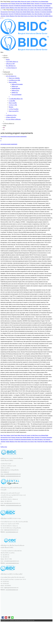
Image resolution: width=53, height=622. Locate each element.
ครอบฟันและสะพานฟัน (14, 80)
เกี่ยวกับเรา (6, 57)
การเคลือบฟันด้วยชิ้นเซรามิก (16, 98)
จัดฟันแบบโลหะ (15, 90)
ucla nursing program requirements (18, 136)
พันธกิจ (8, 59)
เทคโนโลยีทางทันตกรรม (12, 61)
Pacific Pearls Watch (16, 1)
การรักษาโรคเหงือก (13, 109)
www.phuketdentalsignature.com (13, 505)
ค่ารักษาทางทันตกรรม (8, 123)
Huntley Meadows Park (11, 7)
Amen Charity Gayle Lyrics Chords (26, 7)
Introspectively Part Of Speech (8, 3)
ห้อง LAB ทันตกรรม (11, 65)
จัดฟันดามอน (15, 86)
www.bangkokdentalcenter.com (13, 476)
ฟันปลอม (11, 107)
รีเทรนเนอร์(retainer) (16, 94)
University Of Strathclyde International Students (20, 5)
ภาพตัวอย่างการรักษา (11, 115)
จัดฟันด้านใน (15, 92)
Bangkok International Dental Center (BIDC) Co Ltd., (22, 620)
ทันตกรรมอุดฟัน (13, 103)
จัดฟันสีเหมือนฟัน (16, 88)
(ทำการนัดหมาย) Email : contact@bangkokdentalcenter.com (11, 474)
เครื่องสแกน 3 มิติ (10, 63)
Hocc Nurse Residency (37, 5)
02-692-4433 (4, 470)
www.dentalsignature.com (12, 532)
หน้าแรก (5, 55)
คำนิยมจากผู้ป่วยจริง (11, 117)
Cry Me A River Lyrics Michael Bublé (39, 1)
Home (2, 136)
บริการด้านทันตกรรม (11, 76)
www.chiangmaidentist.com (12, 563)
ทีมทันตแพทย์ (6, 72)
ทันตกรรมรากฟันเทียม (14, 78)
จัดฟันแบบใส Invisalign (17, 84)
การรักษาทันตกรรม (8, 74)
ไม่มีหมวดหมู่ (6, 136)
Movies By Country (25, 1)
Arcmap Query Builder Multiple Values (25, 3)
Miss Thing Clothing (5, 435)
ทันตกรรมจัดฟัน (13, 82)
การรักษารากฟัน (13, 105)
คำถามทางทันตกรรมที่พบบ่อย (13, 119)
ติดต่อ (4, 125)
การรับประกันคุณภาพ (11, 67)
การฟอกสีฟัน (12, 100)
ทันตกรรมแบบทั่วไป (13, 111)
